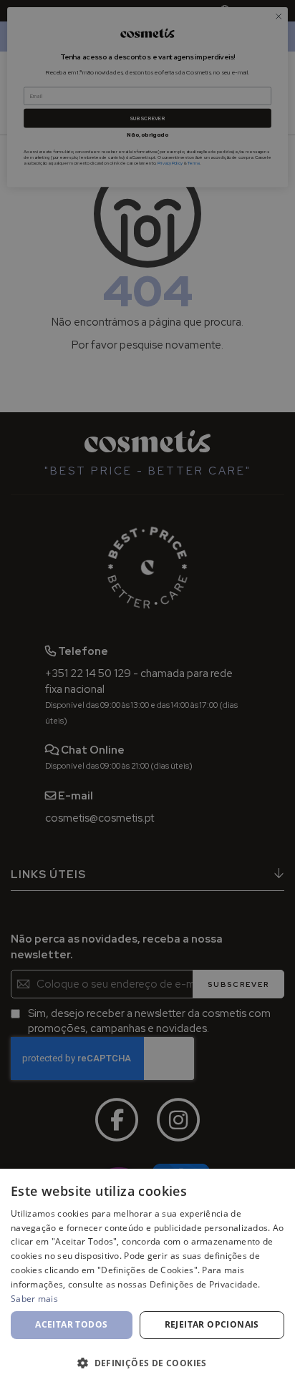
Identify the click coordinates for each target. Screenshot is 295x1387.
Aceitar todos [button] (71, 1324)
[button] (147, 1362)
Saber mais (34, 1299)
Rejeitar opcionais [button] (212, 1324)
